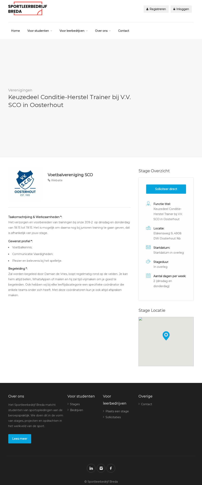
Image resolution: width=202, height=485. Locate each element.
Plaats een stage (117, 411)
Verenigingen (20, 90)
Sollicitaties (113, 417)
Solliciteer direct (166, 189)
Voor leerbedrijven (72, 31)
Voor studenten (38, 31)
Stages (75, 404)
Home (15, 31)
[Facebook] (111, 468)
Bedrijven (76, 410)
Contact (123, 31)
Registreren (157, 9)
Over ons (101, 31)
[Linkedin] (91, 468)
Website (56, 180)
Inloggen (182, 9)
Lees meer (19, 438)
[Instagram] (101, 468)
